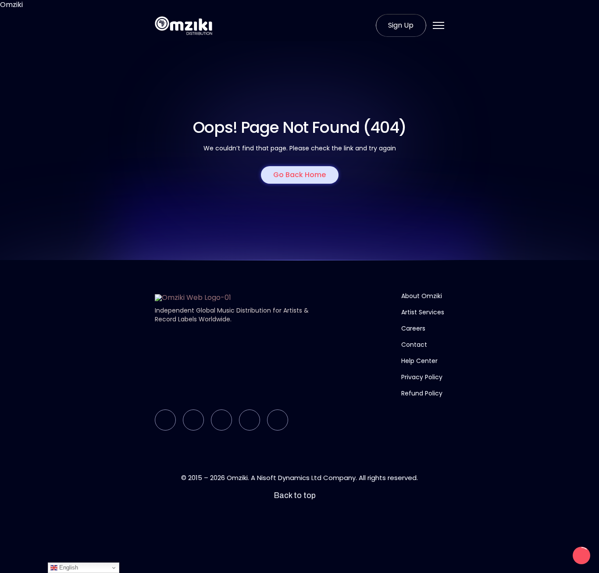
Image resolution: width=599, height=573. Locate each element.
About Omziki (421, 296)
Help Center (419, 360)
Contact (414, 344)
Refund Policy (421, 393)
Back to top (295, 495)
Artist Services (422, 312)
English (67, 567)
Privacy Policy (421, 377)
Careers (413, 328)
